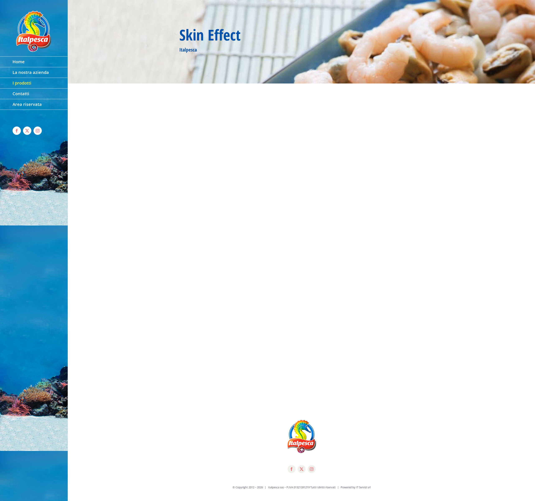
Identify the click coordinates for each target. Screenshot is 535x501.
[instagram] (312, 469)
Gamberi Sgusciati (197, 395)
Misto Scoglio (192, 314)
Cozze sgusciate (194, 233)
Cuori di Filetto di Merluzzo (206, 152)
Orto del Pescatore (322, 314)
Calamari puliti (319, 152)
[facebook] (292, 469)
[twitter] (302, 469)
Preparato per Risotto (325, 395)
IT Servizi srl (363, 487)
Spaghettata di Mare (324, 233)
